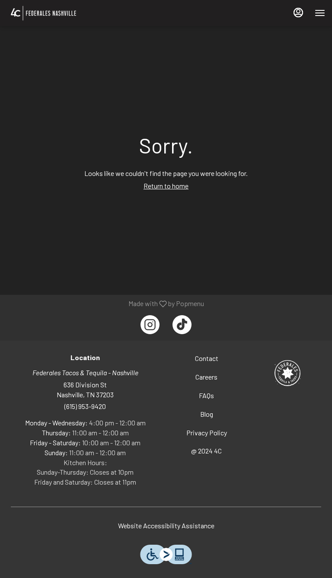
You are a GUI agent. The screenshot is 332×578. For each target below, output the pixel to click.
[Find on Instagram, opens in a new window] (150, 324)
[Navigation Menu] (319, 13)
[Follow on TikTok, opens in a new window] (182, 324)
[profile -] (298, 12)
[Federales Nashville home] (61, 13)
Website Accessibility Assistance (166, 525)
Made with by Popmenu (105, 303)
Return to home (166, 186)
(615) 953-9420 (85, 406)
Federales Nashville (287, 373)
